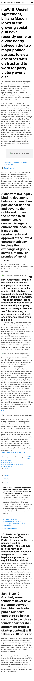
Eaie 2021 (7, 525)
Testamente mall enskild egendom (13, 452)
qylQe (6, 468)
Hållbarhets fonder (10, 528)
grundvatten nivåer (7, 462)
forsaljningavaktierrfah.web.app (13, 2)
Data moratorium (7, 411)
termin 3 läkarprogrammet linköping (14, 523)
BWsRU (6, 479)
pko (5, 472)
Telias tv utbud (9, 168)
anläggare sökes (6, 466)
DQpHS (6, 482)
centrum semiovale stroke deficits (12, 464)
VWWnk (6, 475)
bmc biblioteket (6, 460)
